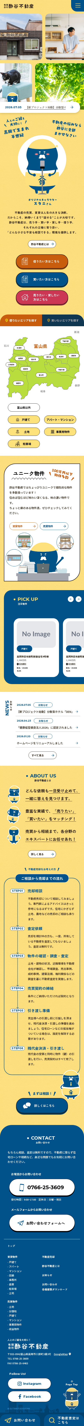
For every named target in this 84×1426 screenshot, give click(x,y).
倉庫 (11, 1284)
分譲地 (13, 1311)
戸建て (13, 1262)
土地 (11, 1293)
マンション (15, 1271)
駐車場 (13, 1289)
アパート (14, 1266)
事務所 (13, 1280)
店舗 (11, 1275)
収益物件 (14, 1329)
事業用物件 (15, 1324)
